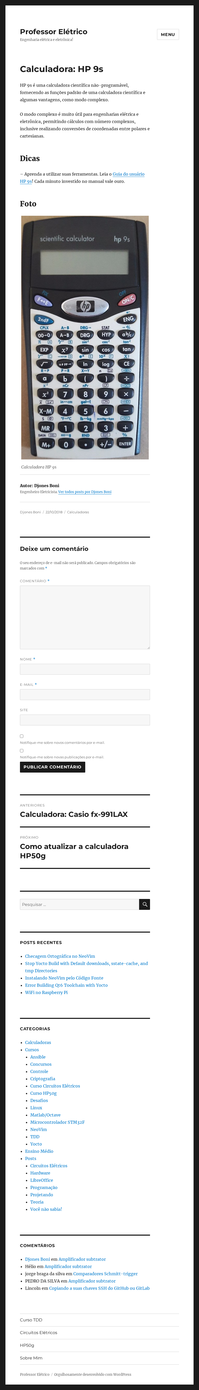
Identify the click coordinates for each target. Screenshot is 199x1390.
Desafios (39, 1100)
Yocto (36, 1144)
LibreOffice (41, 1180)
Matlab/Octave (45, 1115)
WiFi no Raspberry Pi (46, 992)
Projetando (41, 1194)
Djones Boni (30, 512)
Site (24, 710)
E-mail (28, 684)
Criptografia (42, 1078)
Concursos (41, 1064)
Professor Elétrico (53, 31)
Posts (30, 1158)
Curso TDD (31, 1319)
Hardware (40, 1173)
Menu (168, 34)
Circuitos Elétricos (48, 1165)
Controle (39, 1071)
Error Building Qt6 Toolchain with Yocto (66, 985)
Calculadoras (78, 512)
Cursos (32, 1049)
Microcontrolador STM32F (57, 1122)
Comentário (35, 581)
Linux (36, 1107)
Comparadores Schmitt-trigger (105, 1273)
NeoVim (38, 1129)
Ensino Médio (39, 1151)
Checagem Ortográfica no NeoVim (60, 956)
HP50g (27, 1345)
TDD (34, 1136)
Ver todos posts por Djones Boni (84, 492)
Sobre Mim (31, 1358)
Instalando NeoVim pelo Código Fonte (64, 978)
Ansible (38, 1057)
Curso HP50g (43, 1093)
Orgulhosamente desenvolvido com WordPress (92, 1374)
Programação (44, 1187)
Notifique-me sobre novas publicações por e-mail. (62, 757)
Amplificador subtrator (82, 1259)
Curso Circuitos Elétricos (55, 1086)
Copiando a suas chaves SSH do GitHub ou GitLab (99, 1288)
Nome (27, 659)
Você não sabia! (46, 1209)
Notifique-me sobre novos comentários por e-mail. (62, 742)
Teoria (37, 1202)
